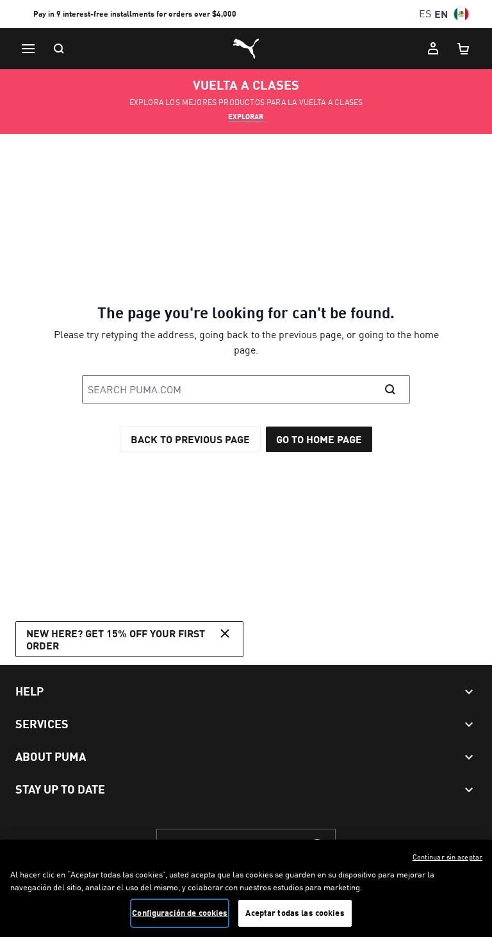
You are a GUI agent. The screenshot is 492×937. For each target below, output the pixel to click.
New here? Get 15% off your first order (115, 639)
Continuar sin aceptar (447, 856)
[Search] (59, 48)
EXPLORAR (245, 116)
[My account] (433, 48)
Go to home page (319, 439)
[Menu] (28, 48)
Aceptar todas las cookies (294, 913)
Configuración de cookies (179, 913)
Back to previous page (190, 439)
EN (441, 14)
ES (425, 14)
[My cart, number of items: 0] (464, 48)
